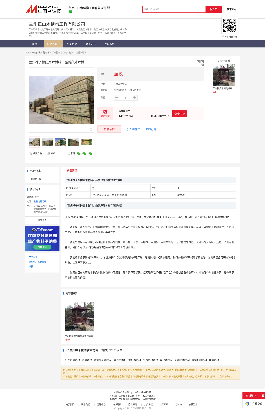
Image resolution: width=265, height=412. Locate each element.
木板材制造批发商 (142, 392)
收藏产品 (37, 153)
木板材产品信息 (121, 392)
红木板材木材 (150, 359)
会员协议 (148, 404)
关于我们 (70, 404)
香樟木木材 (120, 359)
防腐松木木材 (182, 359)
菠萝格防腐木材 (103, 359)
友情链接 (193, 404)
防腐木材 (87, 359)
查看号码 (179, 113)
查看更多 (42, 219)
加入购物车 (133, 129)
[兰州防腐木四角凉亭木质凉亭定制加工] (224, 75)
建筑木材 (214, 359)
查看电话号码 (40, 201)
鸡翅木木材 (166, 359)
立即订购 (150, 129)
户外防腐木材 (72, 359)
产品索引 (33, 257)
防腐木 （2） (37, 179)
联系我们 (85, 404)
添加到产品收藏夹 (37, 261)
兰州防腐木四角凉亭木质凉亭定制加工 (231, 88)
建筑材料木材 (199, 359)
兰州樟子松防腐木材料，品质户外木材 (137, 395)
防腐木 (46, 52)
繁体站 (178, 404)
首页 (27, 52)
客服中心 (101, 404)
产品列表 (36, 52)
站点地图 (117, 404)
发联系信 (109, 129)
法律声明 (164, 404)
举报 (53, 153)
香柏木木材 (134, 359)
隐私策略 (132, 404)
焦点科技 (136, 408)
